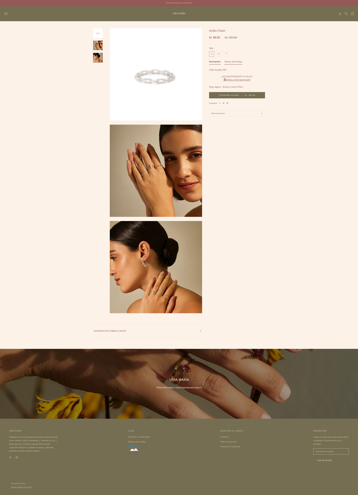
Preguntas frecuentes (230, 446)
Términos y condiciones (139, 437)
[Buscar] (346, 13)
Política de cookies (137, 442)
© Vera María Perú (18, 483)
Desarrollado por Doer (21, 487)
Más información (218, 113)
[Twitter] (223, 103)
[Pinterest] (227, 103)
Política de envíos (228, 442)
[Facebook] (220, 103)
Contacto (224, 437)
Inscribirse (324, 460)
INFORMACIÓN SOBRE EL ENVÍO (110, 331)
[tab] (215, 62)
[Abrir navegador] (6, 13)
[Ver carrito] (352, 13)
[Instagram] (17, 457)
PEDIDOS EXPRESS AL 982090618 (179, 3)
